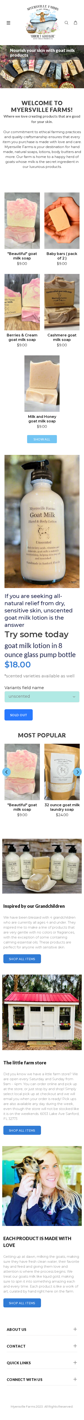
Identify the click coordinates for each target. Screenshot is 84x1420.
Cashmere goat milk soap (61, 337)
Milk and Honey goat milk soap (42, 419)
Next (77, 772)
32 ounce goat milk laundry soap (62, 807)
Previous (6, 772)
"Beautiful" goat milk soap (22, 256)
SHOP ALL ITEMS (22, 959)
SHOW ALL (42, 439)
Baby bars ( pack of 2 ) (62, 256)
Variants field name (24, 687)
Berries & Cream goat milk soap (22, 337)
